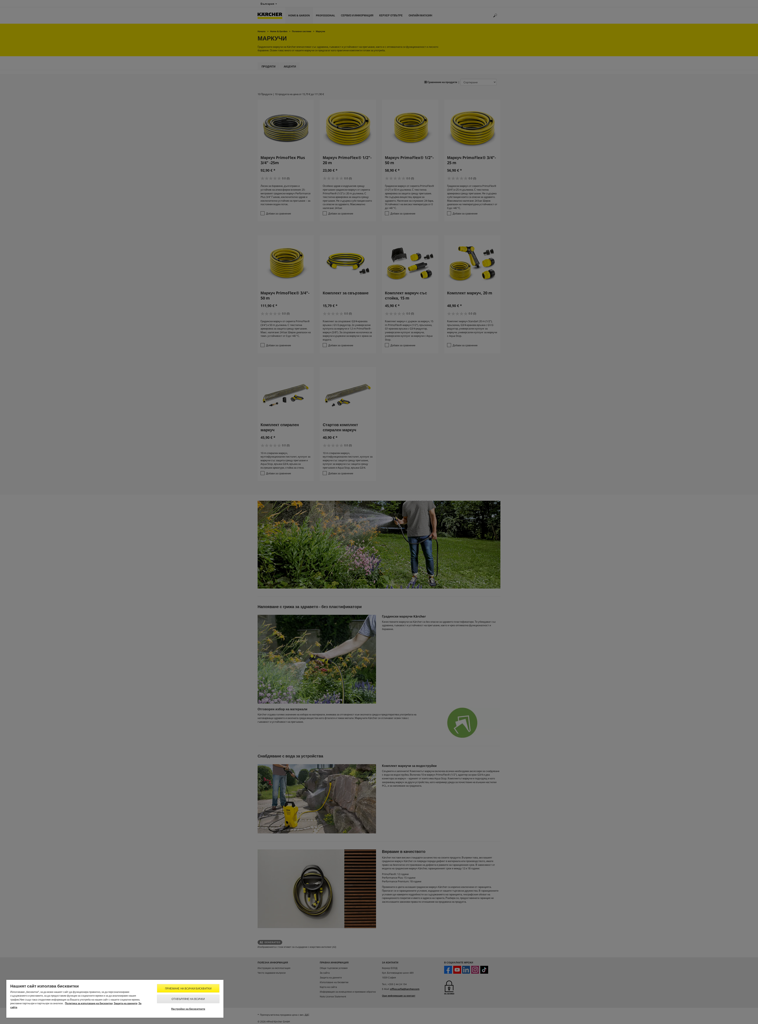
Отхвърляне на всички (188, 999)
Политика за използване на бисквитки (89, 1003)
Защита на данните (125, 1003)
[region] (114, 999)
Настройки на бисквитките (188, 1009)
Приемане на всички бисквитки (188, 988)
